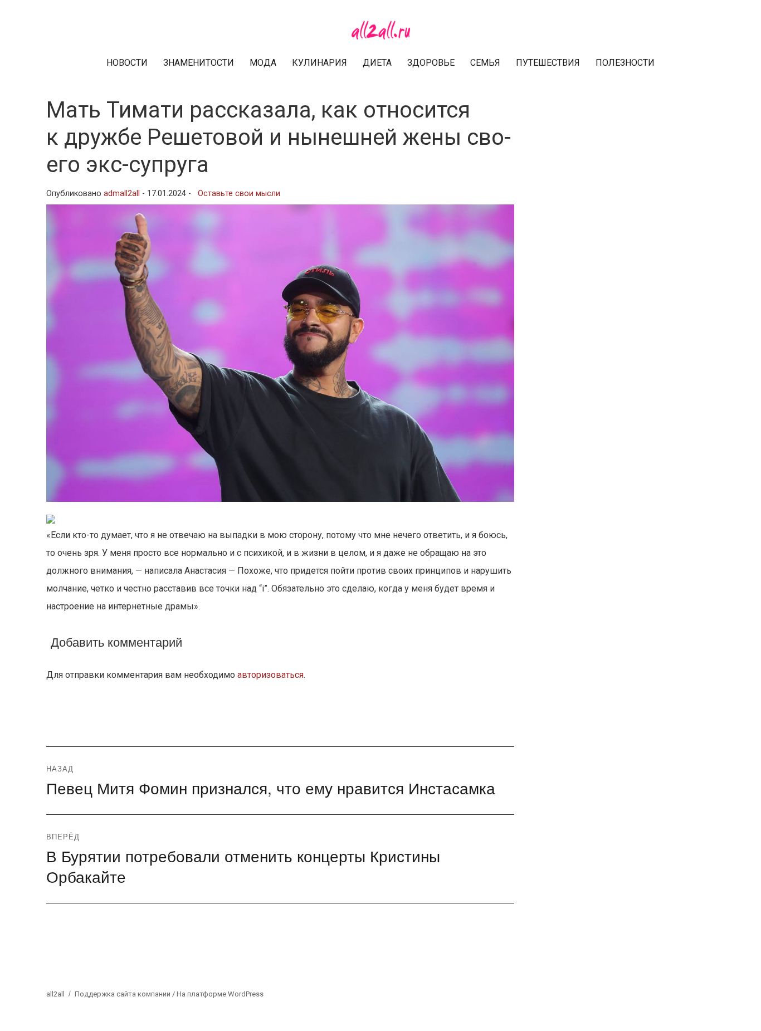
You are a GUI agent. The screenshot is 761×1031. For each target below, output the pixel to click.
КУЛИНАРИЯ (319, 62)
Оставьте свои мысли (239, 193)
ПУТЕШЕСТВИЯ (548, 62)
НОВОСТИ (127, 62)
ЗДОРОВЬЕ (431, 62)
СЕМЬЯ (485, 62)
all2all (55, 994)
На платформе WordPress (220, 994)
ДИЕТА (377, 62)
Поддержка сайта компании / (126, 994)
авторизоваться (270, 675)
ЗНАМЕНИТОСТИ (198, 62)
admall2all (122, 193)
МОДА (263, 62)
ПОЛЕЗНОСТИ (625, 62)
